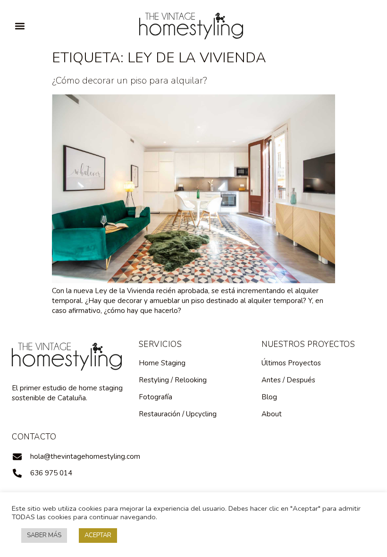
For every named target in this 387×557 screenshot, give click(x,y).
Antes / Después (288, 380)
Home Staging (162, 363)
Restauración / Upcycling (178, 414)
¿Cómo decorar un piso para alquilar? (129, 80)
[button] (19, 26)
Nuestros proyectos (308, 344)
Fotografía (155, 397)
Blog (269, 397)
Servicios (160, 344)
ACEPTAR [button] (97, 535)
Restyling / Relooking (173, 380)
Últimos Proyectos (291, 363)
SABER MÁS (44, 535)
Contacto (34, 436)
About (271, 414)
